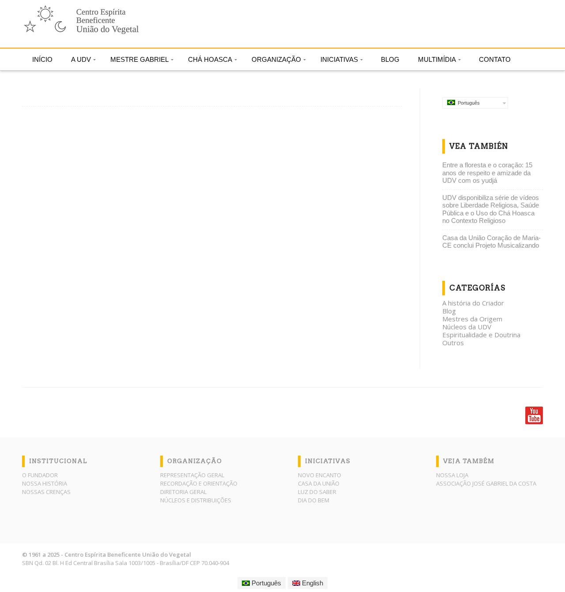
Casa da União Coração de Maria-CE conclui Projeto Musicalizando (491, 241)
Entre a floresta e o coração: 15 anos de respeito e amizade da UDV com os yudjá (487, 172)
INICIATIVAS (339, 59)
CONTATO (495, 59)
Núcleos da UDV (466, 326)
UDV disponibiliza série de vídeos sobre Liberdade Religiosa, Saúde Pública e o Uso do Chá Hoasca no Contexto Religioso (490, 209)
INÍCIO (42, 59)
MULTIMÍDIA (437, 59)
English (311, 583)
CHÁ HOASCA (210, 59)
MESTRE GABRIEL (139, 59)
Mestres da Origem (472, 318)
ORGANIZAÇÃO (276, 59)
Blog (449, 310)
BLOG (390, 59)
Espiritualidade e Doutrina (481, 334)
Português (467, 103)
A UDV (81, 59)
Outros (453, 342)
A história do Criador (473, 302)
